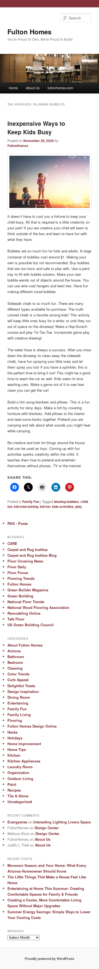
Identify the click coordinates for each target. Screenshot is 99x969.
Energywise (17, 822)
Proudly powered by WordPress (49, 958)
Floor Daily (16, 566)
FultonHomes (17, 145)
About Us (33, 87)
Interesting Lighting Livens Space (62, 822)
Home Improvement (24, 743)
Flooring (14, 720)
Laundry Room (20, 766)
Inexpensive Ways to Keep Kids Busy (36, 127)
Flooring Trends (21, 578)
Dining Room (18, 697)
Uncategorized (19, 801)
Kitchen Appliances (23, 761)
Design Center (47, 827)
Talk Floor (15, 619)
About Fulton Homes (25, 645)
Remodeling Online (23, 613)
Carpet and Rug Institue (27, 549)
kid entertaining (26, 506)
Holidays (14, 737)
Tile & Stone (17, 795)
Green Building (20, 595)
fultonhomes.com (60, 87)
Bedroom (15, 662)
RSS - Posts (17, 523)
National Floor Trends (25, 601)
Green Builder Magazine (27, 589)
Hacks (12, 732)
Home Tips (16, 749)
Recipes (14, 790)
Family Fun (30, 501)
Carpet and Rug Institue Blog (32, 555)
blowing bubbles (66, 501)
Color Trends (18, 673)
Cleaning (15, 668)
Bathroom (15, 656)
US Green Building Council (30, 624)
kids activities (63, 506)
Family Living (19, 714)
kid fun (45, 506)
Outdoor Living (20, 778)
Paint (11, 784)
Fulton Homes (29, 31)
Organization (18, 772)
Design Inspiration (23, 691)
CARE (12, 543)
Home (13, 87)
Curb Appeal (18, 679)
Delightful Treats (21, 685)
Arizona (14, 650)
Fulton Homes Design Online (32, 726)
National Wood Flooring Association (38, 607)
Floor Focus (17, 572)
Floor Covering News (25, 561)
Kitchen (13, 755)
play (78, 506)
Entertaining (17, 703)
